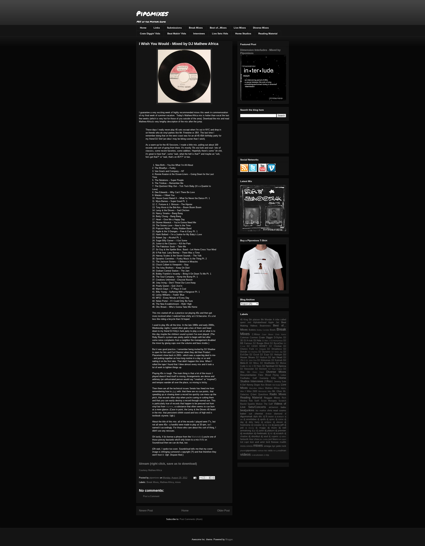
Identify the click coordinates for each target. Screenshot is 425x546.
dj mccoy (249, 428)
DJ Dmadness (274, 349)
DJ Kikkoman (263, 360)
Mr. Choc (277, 391)
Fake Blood (264, 375)
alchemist (273, 407)
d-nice (268, 414)
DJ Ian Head (275, 357)
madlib (283, 442)
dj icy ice (266, 425)
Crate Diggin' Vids (150, 33)
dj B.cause (268, 416)
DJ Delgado (260, 349)
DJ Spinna (280, 366)
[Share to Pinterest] (213, 477)
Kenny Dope (253, 384)
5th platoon (254, 319)
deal (174, 391)
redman (260, 451)
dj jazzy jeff (278, 425)
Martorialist (197, 436)
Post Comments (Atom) (191, 519)
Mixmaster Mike (264, 391)
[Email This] (200, 477)
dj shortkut (254, 436)
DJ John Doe (251, 360)
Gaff (255, 378)
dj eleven (278, 422)
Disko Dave (258, 372)
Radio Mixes (278, 394)
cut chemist (256, 413)
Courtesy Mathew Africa (150, 470)
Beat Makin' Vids (176, 33)
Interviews (199, 33)
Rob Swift (254, 401)
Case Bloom (267, 334)
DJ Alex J (266, 341)
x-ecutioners (257, 455)
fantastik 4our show (249, 439)
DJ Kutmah (276, 360)
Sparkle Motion (255, 404)
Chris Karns (280, 334)
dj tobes (282, 436)
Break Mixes (196, 27)
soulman (282, 450)
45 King (244, 319)
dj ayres (271, 419)
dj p (253, 430)
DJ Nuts (257, 366)
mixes (178, 482)
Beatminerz (265, 326)
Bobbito (252, 330)
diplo (255, 416)
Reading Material (267, 33)
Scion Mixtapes (269, 401)
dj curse (280, 419)
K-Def (243, 385)
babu (283, 407)
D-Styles (278, 337)
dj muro (272, 427)
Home (143, 27)
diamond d (280, 414)
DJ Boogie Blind (261, 343)
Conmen (254, 337)
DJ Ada (257, 340)
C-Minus (256, 334)
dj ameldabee (250, 419)
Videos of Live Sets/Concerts (263, 405)
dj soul (264, 436)
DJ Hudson (261, 357)
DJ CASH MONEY (257, 346)
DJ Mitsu (254, 363)
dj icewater (256, 425)
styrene (169, 406)
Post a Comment (151, 496)
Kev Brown (266, 385)
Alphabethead (259, 322)
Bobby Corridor (263, 330)
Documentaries (248, 375)
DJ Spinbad (268, 366)
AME (249, 322)
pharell (243, 451)
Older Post (223, 510)
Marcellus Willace (256, 388)
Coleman (244, 337)
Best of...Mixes (218, 27)
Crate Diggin (266, 337)
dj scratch (278, 433)
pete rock (281, 446)
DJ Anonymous (276, 341)
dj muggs (261, 428)
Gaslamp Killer (268, 378)
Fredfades (245, 378)
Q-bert (253, 394)
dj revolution (246, 433)
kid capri (244, 442)
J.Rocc (268, 381)
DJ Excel (254, 354)
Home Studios (243, 33)
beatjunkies (247, 410)
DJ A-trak (248, 340)
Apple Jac (273, 322)
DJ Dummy (253, 352)
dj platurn (270, 430)
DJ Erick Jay (277, 352)
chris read (272, 410)
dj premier (280, 430)
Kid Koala (276, 385)
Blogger (229, 539)
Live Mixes (240, 27)
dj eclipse (266, 422)
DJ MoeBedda (267, 363)
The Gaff (268, 404)
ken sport (282, 439)
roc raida (268, 450)
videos (245, 454)
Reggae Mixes (272, 397)
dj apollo (261, 419)
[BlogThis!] (204, 477)
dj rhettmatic (260, 433)
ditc (260, 416)
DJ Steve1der (247, 369)
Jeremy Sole (280, 381)
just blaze (273, 439)
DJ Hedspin (276, 354)
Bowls (273, 330)
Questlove (263, 394)
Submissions (174, 27)
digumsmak (246, 416)
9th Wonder (266, 319)
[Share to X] (207, 477)
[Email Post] (194, 477)
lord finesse (272, 442)
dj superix (273, 436)
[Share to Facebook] (210, 477)
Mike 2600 (252, 391)
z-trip (266, 455)
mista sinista (246, 446)
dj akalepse (279, 417)
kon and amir (257, 442)
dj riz (270, 433)
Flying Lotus (279, 375)
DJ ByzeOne (276, 343)
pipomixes (251, 450)
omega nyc (269, 446)
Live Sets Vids (220, 33)
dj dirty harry (252, 422)
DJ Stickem (261, 369)
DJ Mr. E (249, 366)
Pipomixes (152, 13)
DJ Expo (264, 354)
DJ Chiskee (275, 346)
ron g (275, 451)
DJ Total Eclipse (275, 369)
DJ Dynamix (264, 352)
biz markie (261, 410)
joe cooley (264, 439)
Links (157, 27)
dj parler (260, 430)
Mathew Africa (167, 482)
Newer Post (146, 510)
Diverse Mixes (261, 27)
